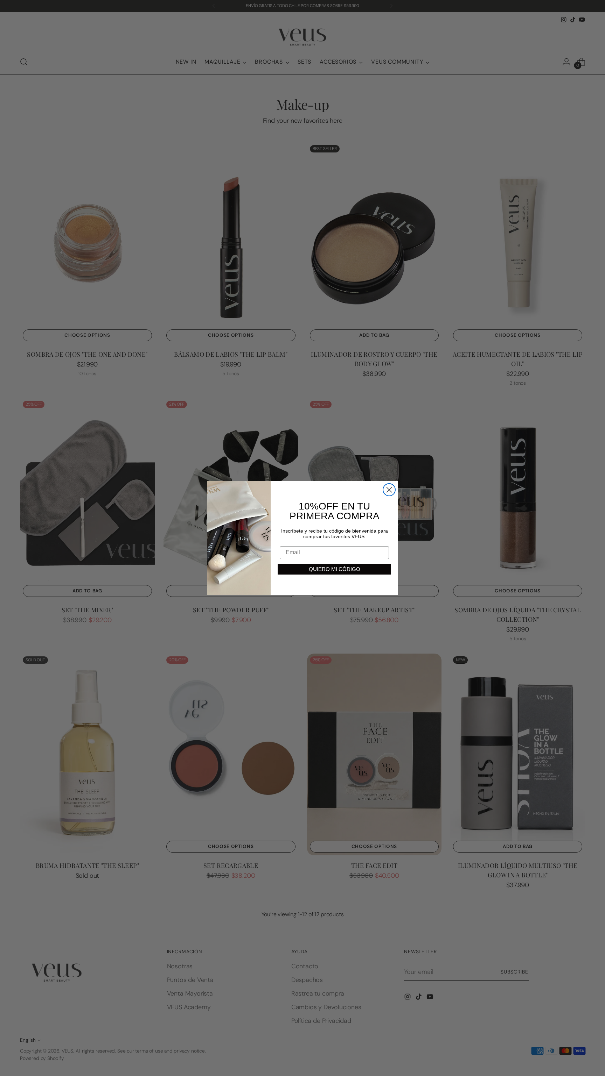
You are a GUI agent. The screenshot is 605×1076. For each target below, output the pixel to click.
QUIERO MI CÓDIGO (334, 569)
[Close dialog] (389, 490)
